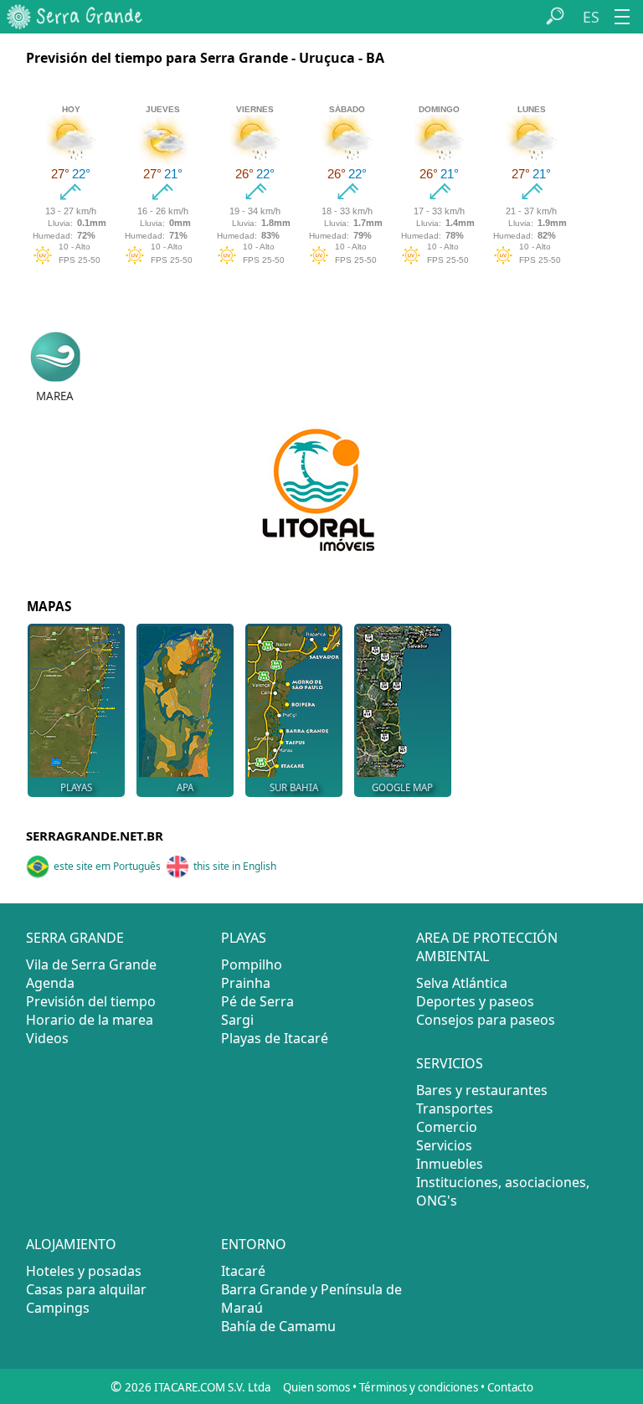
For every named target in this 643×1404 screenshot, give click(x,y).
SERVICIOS (449, 1063)
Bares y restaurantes (482, 1090)
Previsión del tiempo (91, 1001)
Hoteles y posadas (83, 1271)
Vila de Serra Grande (91, 964)
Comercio (446, 1127)
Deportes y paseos (475, 1001)
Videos (47, 1038)
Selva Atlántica (461, 983)
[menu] (622, 16)
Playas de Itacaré (274, 1038)
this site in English (234, 866)
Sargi (237, 1020)
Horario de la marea (89, 1020)
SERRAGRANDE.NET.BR (94, 835)
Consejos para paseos (485, 1020)
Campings (58, 1308)
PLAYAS (243, 937)
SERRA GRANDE (75, 937)
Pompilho (251, 964)
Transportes (454, 1108)
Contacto (510, 1387)
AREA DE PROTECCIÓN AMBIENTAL (487, 946)
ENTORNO (253, 1244)
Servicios (444, 1145)
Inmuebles (449, 1164)
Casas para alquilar (86, 1289)
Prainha (245, 983)
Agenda (50, 983)
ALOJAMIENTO (71, 1244)
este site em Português (107, 866)
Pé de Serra (257, 1001)
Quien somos (316, 1387)
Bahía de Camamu (278, 1326)
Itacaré (243, 1271)
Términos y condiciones (418, 1387)
